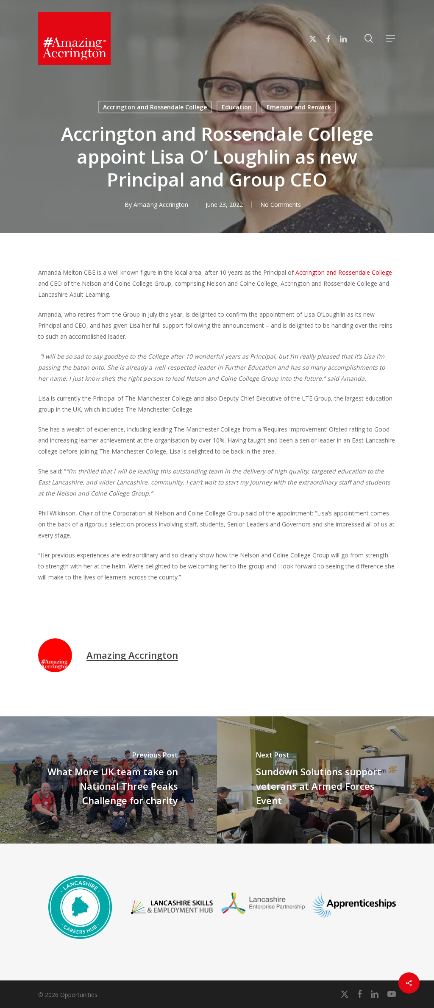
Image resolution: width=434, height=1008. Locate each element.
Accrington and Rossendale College (155, 107)
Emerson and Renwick (299, 107)
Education (237, 107)
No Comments (280, 204)
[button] (391, 38)
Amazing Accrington (161, 204)
